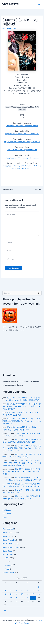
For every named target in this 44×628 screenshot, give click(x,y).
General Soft (7, 555)
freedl (4, 517)
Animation (9, 565)
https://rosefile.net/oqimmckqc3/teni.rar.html (22, 158)
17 (5, 598)
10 (5, 594)
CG (6, 562)
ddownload (6, 514)
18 (11, 598)
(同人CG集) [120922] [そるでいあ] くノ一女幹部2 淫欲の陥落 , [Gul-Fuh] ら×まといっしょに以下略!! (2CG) (21, 421)
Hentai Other (7, 551)
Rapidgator (6, 510)
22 (33, 598)
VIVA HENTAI (10, 4)
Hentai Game (7, 533)
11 (11, 594)
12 (16, 594)
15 (33, 594)
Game (7, 558)
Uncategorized (8, 529)
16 (39, 594)
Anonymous (7, 484)
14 (27, 594)
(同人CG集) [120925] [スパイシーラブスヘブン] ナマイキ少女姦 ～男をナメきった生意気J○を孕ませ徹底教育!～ (21, 406)
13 (22, 594)
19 (16, 598)
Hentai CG (6, 536)
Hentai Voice (7, 544)
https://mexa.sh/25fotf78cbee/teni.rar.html (22, 126)
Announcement (8, 573)
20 (22, 598)
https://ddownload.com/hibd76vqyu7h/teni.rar (22, 142)
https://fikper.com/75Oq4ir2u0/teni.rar (22, 150)
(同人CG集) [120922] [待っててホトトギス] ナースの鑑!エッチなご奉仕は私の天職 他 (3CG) (21, 471)
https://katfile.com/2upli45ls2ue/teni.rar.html (22, 134)
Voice (7, 569)
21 (27, 598)
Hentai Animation (9, 540)
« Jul (4, 611)
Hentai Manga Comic (10, 547)
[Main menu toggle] (39, 4)
